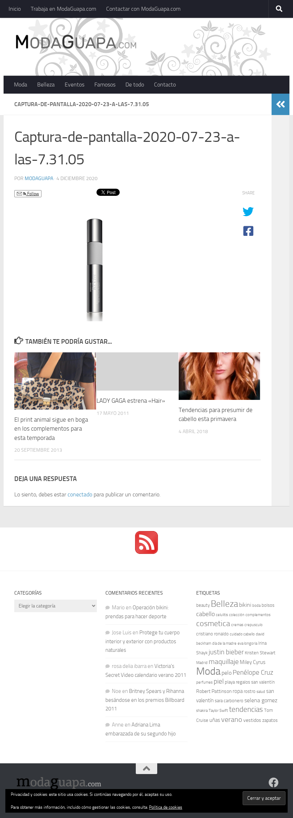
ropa (238, 691)
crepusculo (253, 625)
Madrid (202, 662)
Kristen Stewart (260, 652)
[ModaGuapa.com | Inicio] (75, 43)
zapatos (270, 720)
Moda (20, 84)
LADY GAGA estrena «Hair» (130, 400)
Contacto (165, 84)
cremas (237, 625)
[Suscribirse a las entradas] (146, 552)
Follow (32, 193)
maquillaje (224, 661)
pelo (227, 672)
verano (231, 719)
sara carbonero (229, 700)
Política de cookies (165, 807)
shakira (202, 710)
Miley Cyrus (252, 662)
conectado (80, 494)
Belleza (46, 84)
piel (219, 681)
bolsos (268, 605)
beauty (203, 605)
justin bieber (226, 652)
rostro (249, 691)
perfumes (204, 682)
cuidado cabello (242, 634)
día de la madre (224, 643)
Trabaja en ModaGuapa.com (63, 8)
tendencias (246, 709)
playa (230, 682)
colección (236, 615)
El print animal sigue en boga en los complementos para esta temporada (51, 428)
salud (261, 691)
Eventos (74, 84)
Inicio (15, 8)
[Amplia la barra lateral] (280, 104)
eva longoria (247, 643)
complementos (257, 615)
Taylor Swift (218, 710)
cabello (205, 614)
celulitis (222, 615)
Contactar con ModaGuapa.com (143, 8)
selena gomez (260, 700)
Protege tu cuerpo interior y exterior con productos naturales (142, 641)
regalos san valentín (255, 682)
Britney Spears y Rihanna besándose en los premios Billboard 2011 (144, 700)
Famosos (104, 84)
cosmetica (213, 623)
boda (256, 605)
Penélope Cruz (253, 672)
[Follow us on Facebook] (274, 783)
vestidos (252, 720)
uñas (214, 720)
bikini (245, 604)
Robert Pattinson (214, 691)
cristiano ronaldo (212, 633)
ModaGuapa (39, 178)
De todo (134, 84)
